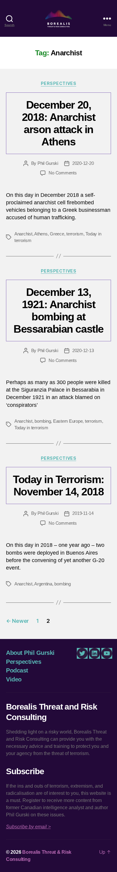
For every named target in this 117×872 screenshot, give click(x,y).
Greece (57, 233)
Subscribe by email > (28, 826)
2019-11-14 (82, 513)
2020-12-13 (83, 350)
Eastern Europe (67, 421)
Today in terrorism (31, 427)
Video (14, 679)
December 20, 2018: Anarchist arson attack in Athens (58, 123)
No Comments (62, 172)
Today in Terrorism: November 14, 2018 (58, 485)
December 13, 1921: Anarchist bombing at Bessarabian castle (58, 310)
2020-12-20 (83, 163)
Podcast (17, 670)
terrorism (74, 233)
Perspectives (58, 83)
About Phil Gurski (30, 652)
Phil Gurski (48, 163)
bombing (42, 421)
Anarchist (23, 233)
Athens (40, 233)
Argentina (43, 583)
